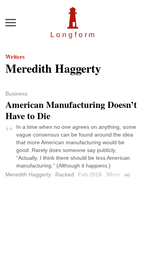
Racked (64, 174)
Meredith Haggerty (28, 174)
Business (16, 93)
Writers (15, 56)
